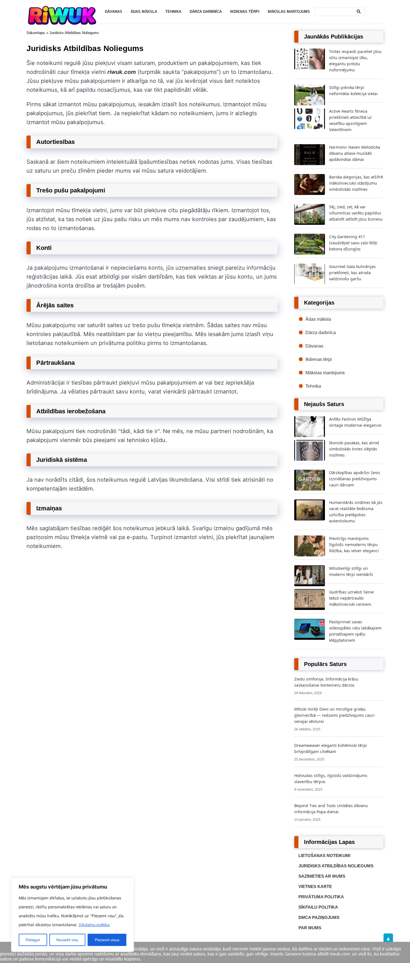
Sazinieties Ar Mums (321, 876)
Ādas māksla (144, 11)
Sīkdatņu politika (94, 924)
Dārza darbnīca (206, 11)
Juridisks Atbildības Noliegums (335, 865)
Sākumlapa (35, 33)
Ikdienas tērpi (244, 11)
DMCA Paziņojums (318, 917)
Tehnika (173, 11)
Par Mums (309, 927)
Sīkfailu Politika (318, 907)
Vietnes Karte (315, 886)
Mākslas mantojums (289, 11)
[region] (72, 915)
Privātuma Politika (321, 896)
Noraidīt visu (67, 940)
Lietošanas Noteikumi (324, 855)
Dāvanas (113, 11)
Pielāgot (33, 940)
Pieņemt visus (107, 940)
